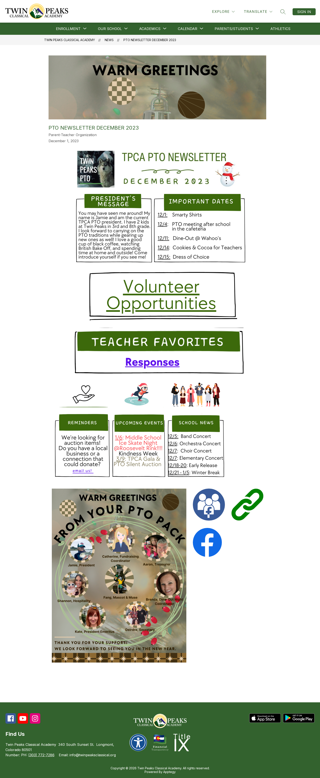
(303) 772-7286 (41, 755)
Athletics (280, 29)
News (109, 40)
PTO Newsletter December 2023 (149, 40)
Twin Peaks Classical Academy (69, 40)
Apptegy (169, 772)
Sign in (304, 12)
